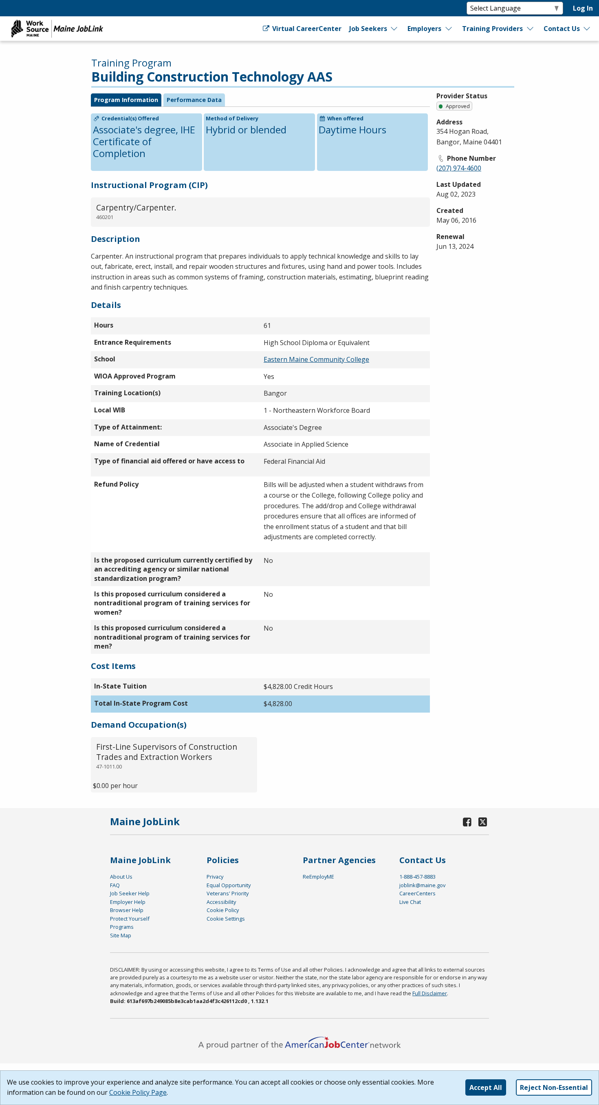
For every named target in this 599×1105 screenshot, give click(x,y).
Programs (122, 926)
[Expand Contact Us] (587, 28)
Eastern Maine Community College (316, 359)
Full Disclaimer (429, 993)
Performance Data (194, 100)
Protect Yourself (130, 918)
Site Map (120, 935)
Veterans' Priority (228, 893)
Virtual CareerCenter (306, 28)
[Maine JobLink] (57, 28)
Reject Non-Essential (554, 1087)
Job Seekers (368, 28)
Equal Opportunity (229, 885)
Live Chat (410, 902)
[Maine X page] (482, 821)
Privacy (215, 876)
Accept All (485, 1087)
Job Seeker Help (130, 893)
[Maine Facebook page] (467, 821)
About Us (121, 876)
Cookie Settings (226, 918)
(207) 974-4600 (458, 168)
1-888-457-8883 (417, 876)
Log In (583, 8)
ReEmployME (318, 876)
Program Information (126, 100)
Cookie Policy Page (138, 1092)
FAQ (115, 885)
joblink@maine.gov (422, 885)
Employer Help (127, 902)
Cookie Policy (223, 910)
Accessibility (221, 902)
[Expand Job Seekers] (394, 28)
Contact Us (562, 28)
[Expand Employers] (449, 28)
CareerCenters (417, 893)
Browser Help (126, 910)
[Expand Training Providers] (530, 28)
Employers (424, 28)
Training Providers (492, 28)
